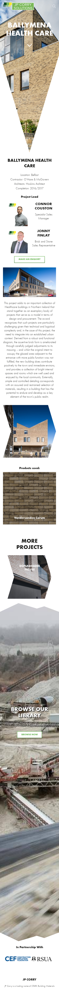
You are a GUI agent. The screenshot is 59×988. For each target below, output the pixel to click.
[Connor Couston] (29, 214)
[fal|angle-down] (29, 45)
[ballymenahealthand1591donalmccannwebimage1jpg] (29, 282)
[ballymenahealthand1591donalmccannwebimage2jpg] (29, 431)
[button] (54, 6)
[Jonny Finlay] (29, 241)
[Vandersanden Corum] (29, 498)
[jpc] (18, 6)
